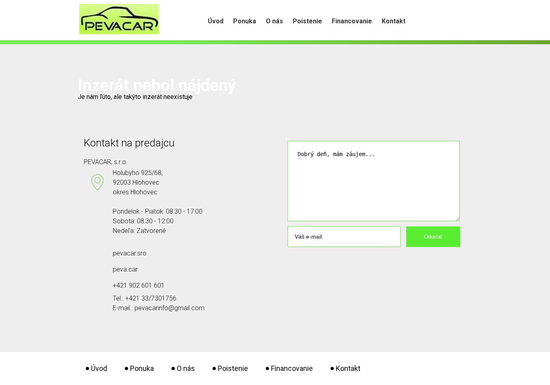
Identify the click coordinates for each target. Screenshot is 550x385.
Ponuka (244, 21)
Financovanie (352, 21)
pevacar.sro (130, 253)
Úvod (215, 21)
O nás (274, 21)
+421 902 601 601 (139, 285)
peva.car (125, 269)
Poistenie (307, 21)
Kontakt (393, 21)
